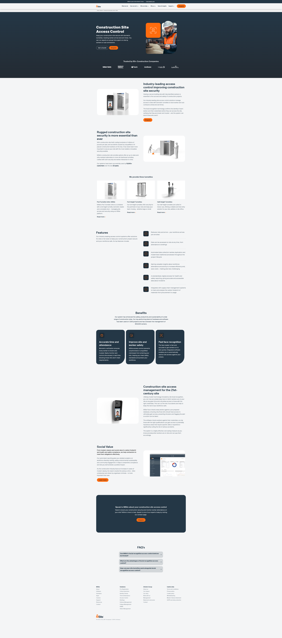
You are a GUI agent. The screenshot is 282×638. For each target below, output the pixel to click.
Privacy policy (170, 591)
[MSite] (98, 6)
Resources (99, 602)
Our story (145, 593)
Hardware (99, 593)
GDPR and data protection (174, 600)
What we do (125, 6)
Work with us (146, 595)
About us (145, 589)
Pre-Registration (124, 589)
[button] (141, 554)
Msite (98, 10)
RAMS (121, 606)
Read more (101, 217)
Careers (98, 598)
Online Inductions (124, 591)
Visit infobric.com (150, 1)
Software (101, 10)
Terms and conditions (172, 589)
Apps (97, 595)
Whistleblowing (171, 595)
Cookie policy (170, 593)
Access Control (124, 598)
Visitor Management (125, 608)
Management (146, 598)
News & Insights (162, 6)
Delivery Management (126, 602)
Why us (152, 6)
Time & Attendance (125, 595)
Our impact (146, 591)
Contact (98, 604)
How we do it (133, 6)
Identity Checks (124, 593)
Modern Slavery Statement (174, 598)
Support (171, 6)
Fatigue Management (125, 604)
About (97, 589)
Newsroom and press (149, 600)
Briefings (122, 600)
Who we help (143, 6)
